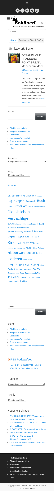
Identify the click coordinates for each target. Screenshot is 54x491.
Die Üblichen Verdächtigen (19, 215)
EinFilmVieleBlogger (14, 224)
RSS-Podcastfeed (21, 359)
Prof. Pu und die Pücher (23, 264)
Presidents (27, 260)
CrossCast (20, 206)
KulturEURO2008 (25, 243)
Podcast (15, 259)
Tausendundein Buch (16, 273)
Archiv (10, 172)
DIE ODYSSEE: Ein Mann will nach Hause (28, 429)
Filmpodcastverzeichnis (20, 131)
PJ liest (39, 253)
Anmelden (12, 185)
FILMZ (40, 223)
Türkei (38, 277)
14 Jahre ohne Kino (16, 196)
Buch (41, 201)
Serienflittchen (15, 269)
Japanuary (23, 236)
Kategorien (12, 158)
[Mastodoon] (36, 12)
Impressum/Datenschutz (20, 138)
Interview (37, 231)
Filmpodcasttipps (29, 224)
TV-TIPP (31, 277)
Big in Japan (16, 201)
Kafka (37, 237)
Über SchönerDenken (19, 141)
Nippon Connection (21, 253)
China (10, 206)
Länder (10, 248)
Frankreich (12, 227)
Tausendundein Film (32, 273)
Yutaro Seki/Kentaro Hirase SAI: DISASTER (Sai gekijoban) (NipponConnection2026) (23, 435)
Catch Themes (30, 488)
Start (13, 40)
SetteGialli (27, 269)
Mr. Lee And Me (19, 248)
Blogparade (30, 201)
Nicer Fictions (38, 248)
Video (24, 281)
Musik (29, 248)
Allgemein (31, 196)
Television (14, 277)
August (40, 196)
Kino (12, 242)
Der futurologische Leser (37, 206)
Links (37, 243)
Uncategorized (14, 281)
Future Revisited (23, 227)
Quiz (42, 265)
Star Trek (37, 269)
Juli (32, 237)
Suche (40, 311)
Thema (23, 277)
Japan (12, 236)
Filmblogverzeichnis (18, 128)
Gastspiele (14, 135)
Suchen (11, 111)
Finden (40, 116)
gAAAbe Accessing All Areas (19, 232)
